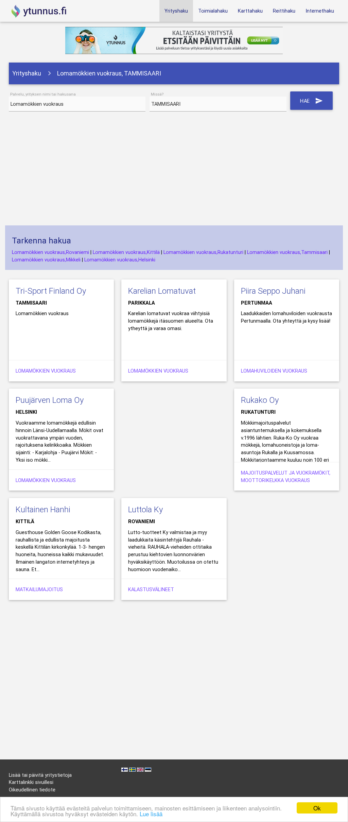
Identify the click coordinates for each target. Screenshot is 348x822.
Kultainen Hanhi (43, 509)
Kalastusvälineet (151, 589)
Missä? (157, 94)
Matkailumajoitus (39, 589)
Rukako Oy (260, 400)
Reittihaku (284, 10)
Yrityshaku (176, 10)
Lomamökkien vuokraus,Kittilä (126, 252)
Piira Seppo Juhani (273, 291)
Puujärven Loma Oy (50, 400)
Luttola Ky (145, 509)
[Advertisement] (174, 171)
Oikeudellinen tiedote (32, 789)
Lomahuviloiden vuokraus (274, 370)
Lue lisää (151, 813)
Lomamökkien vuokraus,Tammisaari (287, 252)
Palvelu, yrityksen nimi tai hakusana (43, 94)
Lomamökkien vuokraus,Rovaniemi (50, 252)
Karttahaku (250, 10)
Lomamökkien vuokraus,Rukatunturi (203, 252)
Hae (311, 101)
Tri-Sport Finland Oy (51, 291)
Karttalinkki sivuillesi (31, 782)
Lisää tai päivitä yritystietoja (40, 775)
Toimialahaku (213, 10)
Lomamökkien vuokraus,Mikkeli (46, 259)
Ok (317, 808)
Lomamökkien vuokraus (46, 370)
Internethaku (320, 10)
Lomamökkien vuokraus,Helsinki (119, 259)
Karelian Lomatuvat (162, 291)
